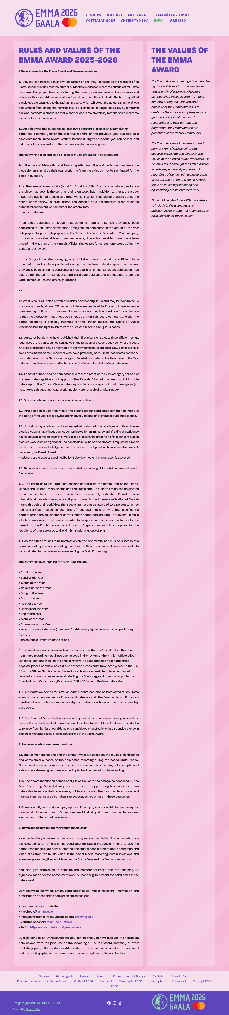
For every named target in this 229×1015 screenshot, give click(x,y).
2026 (114, 986)
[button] (149, 15)
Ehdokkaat (179, 981)
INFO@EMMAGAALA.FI (46, 1003)
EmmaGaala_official (59, 922)
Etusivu (94, 15)
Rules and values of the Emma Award (42, 981)
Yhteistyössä (135, 20)
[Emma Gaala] (47, 18)
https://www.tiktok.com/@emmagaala (55, 927)
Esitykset (106, 981)
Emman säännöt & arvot (129, 976)
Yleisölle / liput (172, 15)
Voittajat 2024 (83, 981)
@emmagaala (44, 911)
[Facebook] (109, 1004)
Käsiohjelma (157, 981)
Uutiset (115, 15)
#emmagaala (64, 976)
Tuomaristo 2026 (130, 981)
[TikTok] (120, 1004)
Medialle (158, 976)
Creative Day (33, 1009)
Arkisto (178, 20)
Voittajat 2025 (101, 20)
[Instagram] (114, 1004)
